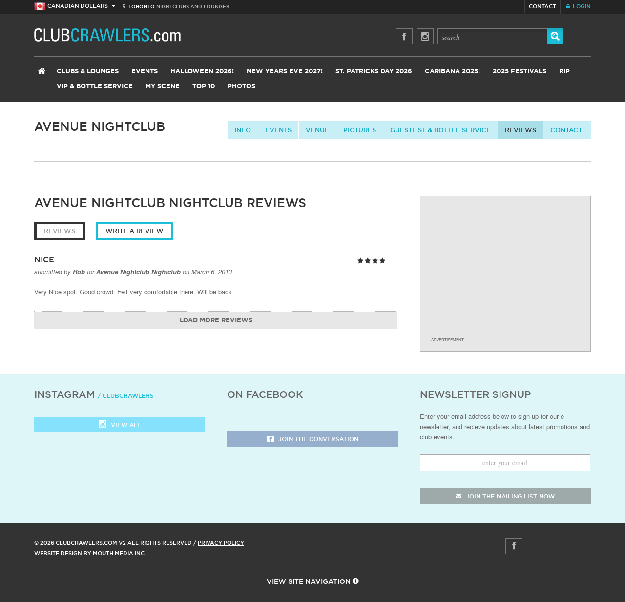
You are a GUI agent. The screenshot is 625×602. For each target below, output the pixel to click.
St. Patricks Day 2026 (373, 71)
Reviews (520, 129)
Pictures (359, 129)
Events (144, 71)
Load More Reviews (216, 320)
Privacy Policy (221, 543)
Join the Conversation (317, 439)
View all (125, 425)
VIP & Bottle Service (95, 86)
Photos (241, 86)
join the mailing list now (509, 496)
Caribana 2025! (452, 71)
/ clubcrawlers (126, 396)
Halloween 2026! (202, 71)
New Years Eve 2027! (285, 71)
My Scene (163, 86)
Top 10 (203, 86)
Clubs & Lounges (88, 71)
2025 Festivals (519, 71)
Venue (317, 129)
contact (566, 129)
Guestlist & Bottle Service (440, 129)
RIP (564, 71)
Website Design (58, 553)
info (242, 129)
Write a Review (134, 231)
